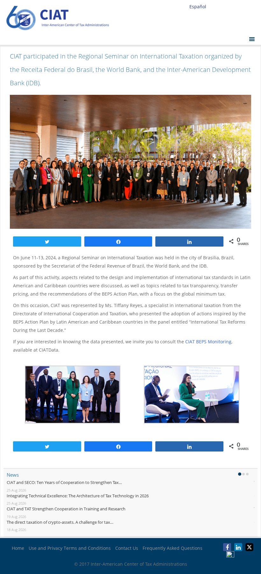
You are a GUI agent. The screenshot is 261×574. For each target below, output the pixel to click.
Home (18, 548)
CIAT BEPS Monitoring (208, 342)
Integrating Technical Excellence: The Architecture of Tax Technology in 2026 (78, 496)
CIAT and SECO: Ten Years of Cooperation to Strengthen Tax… (64, 482)
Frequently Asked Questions (172, 548)
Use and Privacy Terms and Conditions (70, 548)
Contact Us (126, 548)
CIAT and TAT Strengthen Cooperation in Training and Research (66, 509)
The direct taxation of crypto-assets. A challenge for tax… (60, 522)
